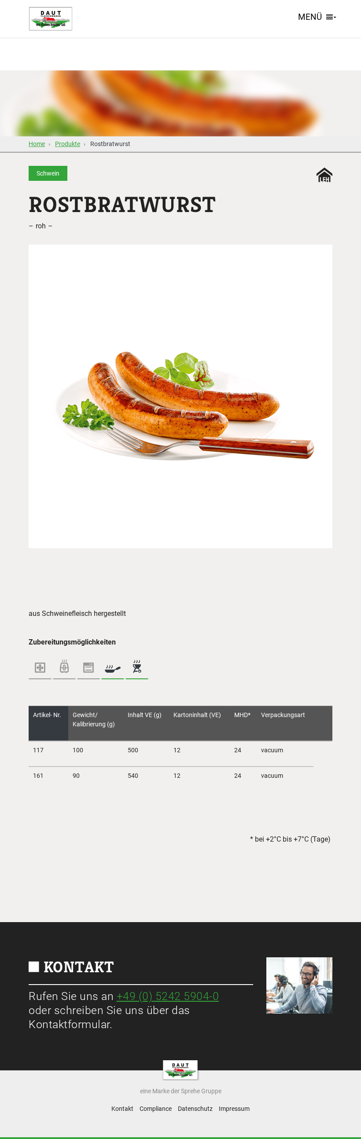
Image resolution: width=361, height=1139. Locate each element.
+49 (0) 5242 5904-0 (168, 996)
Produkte (67, 143)
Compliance (156, 1108)
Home (37, 143)
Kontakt (122, 1108)
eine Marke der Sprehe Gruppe (180, 1091)
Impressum (234, 1108)
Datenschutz (195, 1108)
